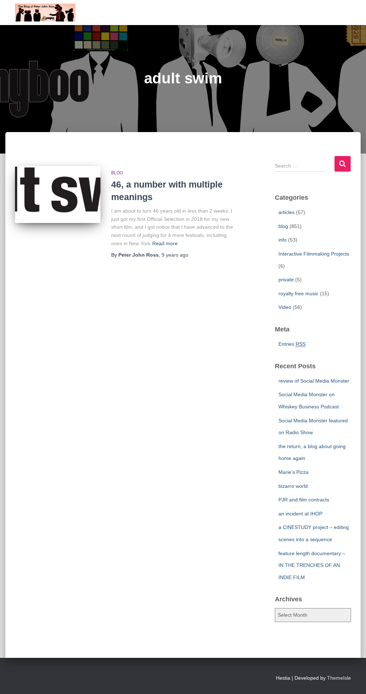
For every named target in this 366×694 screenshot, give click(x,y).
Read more (165, 243)
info (282, 240)
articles (286, 212)
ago (175, 255)
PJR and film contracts (303, 500)
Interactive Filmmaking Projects (313, 254)
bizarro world (293, 486)
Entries (292, 344)
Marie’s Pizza (293, 472)
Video (284, 307)
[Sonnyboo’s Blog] (45, 12)
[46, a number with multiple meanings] (57, 194)
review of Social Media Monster (313, 381)
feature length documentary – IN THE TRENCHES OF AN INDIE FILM (311, 565)
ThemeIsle (339, 678)
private (286, 279)
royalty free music (298, 293)
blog (117, 172)
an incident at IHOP (300, 513)
